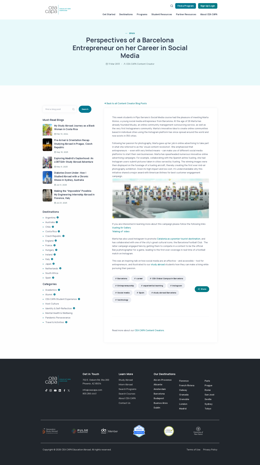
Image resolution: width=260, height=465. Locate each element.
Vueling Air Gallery (121, 227)
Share (203, 289)
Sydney (208, 403)
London (183, 403)
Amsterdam (160, 389)
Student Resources (161, 14)
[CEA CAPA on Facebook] (64, 390)
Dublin (157, 407)
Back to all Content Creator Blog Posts (127, 103)
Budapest (159, 398)
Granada (183, 394)
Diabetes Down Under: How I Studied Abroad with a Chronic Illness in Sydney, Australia (71, 176)
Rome (208, 390)
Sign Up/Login (207, 5)
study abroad (158, 264)
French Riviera (186, 385)
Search (85, 109)
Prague (208, 385)
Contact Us (124, 403)
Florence (183, 380)
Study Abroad (126, 379)
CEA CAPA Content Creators (149, 330)
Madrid (182, 408)
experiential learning (153, 285)
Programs (142, 14)
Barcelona (122, 278)
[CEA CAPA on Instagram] (50, 390)
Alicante (158, 384)
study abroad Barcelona (164, 292)
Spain (141, 292)
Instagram (177, 285)
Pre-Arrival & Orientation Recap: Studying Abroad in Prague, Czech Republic (73, 144)
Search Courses (127, 393)
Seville (208, 399)
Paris (207, 380)
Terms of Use (193, 449)
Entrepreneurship (125, 285)
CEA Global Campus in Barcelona (167, 278)
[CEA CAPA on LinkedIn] (59, 390)
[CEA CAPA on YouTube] (55, 390)
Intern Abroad (126, 384)
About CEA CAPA (208, 14)
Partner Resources (186, 14)
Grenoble (184, 399)
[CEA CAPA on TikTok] (45, 390)
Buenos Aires (161, 403)
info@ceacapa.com (92, 389)
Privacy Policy (210, 449)
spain (132, 33)
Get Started (109, 14)
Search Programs (127, 389)
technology (122, 300)
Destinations (126, 14)
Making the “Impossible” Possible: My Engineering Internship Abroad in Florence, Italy (74, 194)
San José (209, 394)
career (139, 278)
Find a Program (186, 5)
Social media (123, 292)
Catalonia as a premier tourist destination (178, 238)
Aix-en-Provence (163, 379)
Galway (183, 390)
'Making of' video (120, 231)
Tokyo (208, 408)
